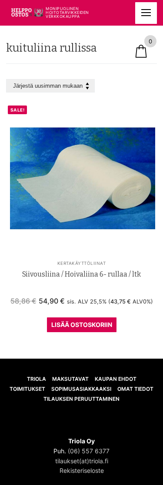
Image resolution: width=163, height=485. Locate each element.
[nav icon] (146, 13)
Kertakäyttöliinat (81, 263)
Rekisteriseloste (82, 470)
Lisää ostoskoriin (81, 324)
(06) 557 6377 (89, 451)
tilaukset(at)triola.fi (81, 461)
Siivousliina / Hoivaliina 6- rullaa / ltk (81, 274)
